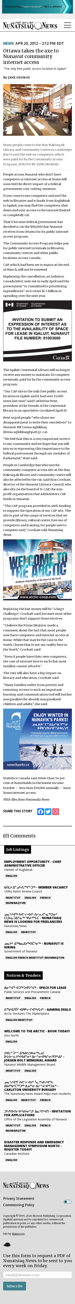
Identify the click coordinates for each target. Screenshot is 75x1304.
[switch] (67, 1201)
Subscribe (14, 1286)
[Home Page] (30, 25)
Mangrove (18, 1233)
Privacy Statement (18, 1198)
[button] (7, 1244)
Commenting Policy (18, 1205)
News (8, 43)
